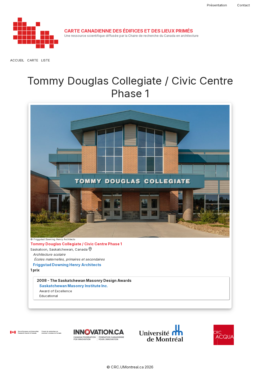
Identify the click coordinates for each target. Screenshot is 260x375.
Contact (243, 5)
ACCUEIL (17, 60)
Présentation (217, 5)
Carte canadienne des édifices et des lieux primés (128, 31)
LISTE (45, 60)
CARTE (32, 60)
